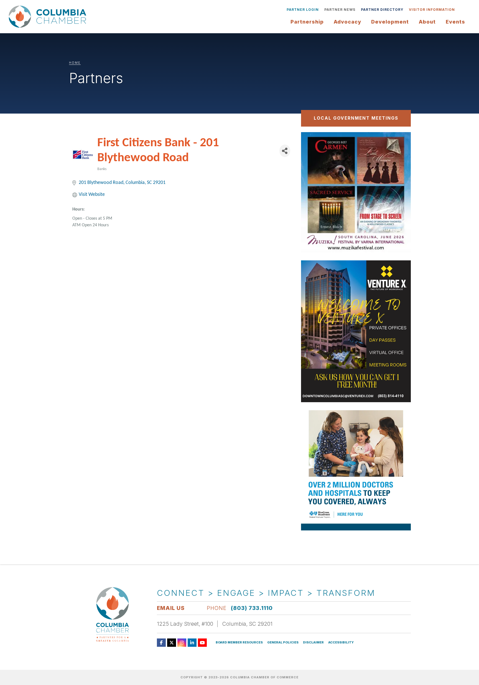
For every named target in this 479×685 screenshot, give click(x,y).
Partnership (307, 22)
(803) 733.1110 (252, 608)
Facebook (161, 642)
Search (462, 10)
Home (75, 63)
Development (390, 22)
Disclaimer (313, 642)
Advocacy (347, 22)
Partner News (339, 9)
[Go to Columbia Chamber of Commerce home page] (49, 16)
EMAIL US (171, 608)
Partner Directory (382, 9)
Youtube (202, 642)
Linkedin (192, 642)
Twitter (171, 642)
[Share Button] (284, 151)
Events (455, 22)
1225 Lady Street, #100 (185, 623)
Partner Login (303, 9)
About (427, 22)
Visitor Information (432, 9)
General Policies (283, 642)
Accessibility (341, 642)
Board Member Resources (239, 642)
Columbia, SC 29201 (247, 623)
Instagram (181, 642)
